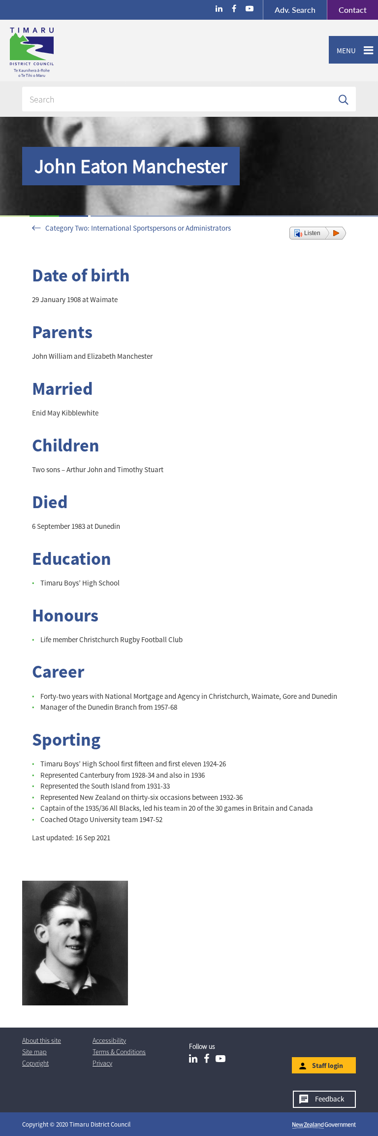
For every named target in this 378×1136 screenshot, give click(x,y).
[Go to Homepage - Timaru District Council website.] (70, 52)
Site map (34, 1051)
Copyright (35, 1063)
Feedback (329, 1098)
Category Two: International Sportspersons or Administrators (138, 228)
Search (295, 9)
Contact (347, 9)
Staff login (327, 1065)
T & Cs (119, 1051)
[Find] (343, 99)
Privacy (102, 1063)
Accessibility (109, 1040)
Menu (342, 50)
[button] (317, 233)
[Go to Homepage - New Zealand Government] (324, 1125)
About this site (41, 1040)
